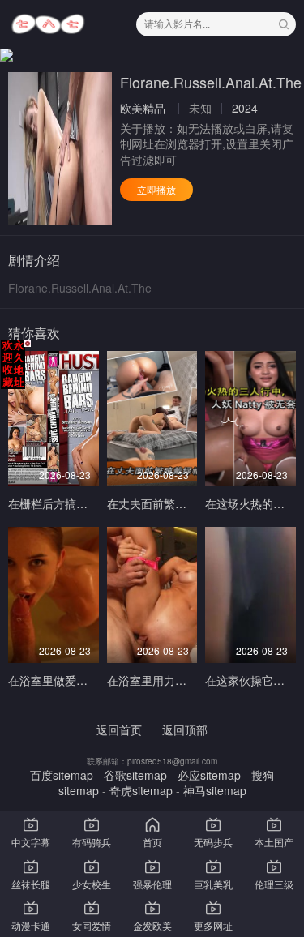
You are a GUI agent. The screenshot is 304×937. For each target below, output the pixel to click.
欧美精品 (142, 108)
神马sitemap (214, 790)
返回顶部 (185, 729)
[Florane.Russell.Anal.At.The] (60, 148)
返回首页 (119, 729)
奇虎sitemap (141, 790)
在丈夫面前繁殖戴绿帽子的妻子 (186, 503)
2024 (245, 108)
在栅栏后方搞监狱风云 (65, 503)
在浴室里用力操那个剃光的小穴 (186, 680)
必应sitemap (209, 775)
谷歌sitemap (135, 775)
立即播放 (156, 189)
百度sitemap (61, 775)
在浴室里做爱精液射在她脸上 (82, 680)
